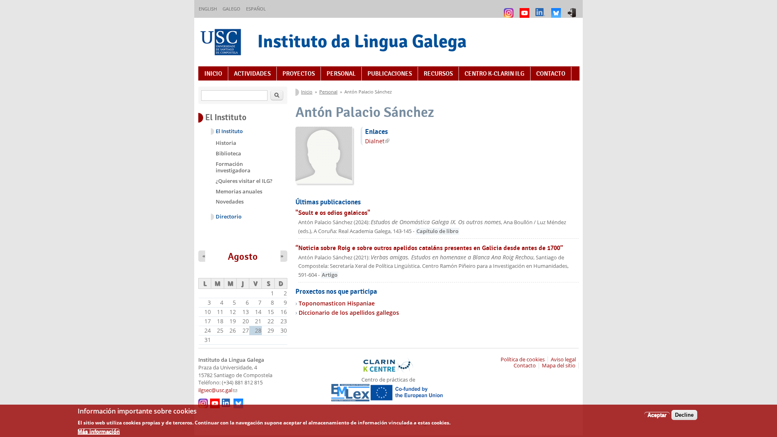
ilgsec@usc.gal (217, 390)
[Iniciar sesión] (573, 9)
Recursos (438, 73)
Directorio (229, 216)
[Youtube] (525, 9)
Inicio (213, 73)
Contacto (550, 73)
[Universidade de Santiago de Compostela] (221, 43)
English (208, 9)
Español (256, 9)
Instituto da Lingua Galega (362, 41)
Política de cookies (523, 359)
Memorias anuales (239, 191)
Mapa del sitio (558, 366)
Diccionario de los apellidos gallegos (349, 312)
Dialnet (377, 141)
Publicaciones (389, 73)
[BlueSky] (557, 9)
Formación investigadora (233, 167)
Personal (341, 73)
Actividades (252, 73)
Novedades (230, 201)
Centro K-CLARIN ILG (494, 73)
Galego (231, 9)
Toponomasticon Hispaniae (337, 303)
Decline (684, 415)
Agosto (243, 256)
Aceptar (657, 415)
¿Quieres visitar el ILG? (244, 181)
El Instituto (229, 131)
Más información (99, 431)
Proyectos (298, 73)
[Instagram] (510, 9)
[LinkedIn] (541, 9)
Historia (226, 142)
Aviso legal (563, 359)
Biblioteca (228, 153)
